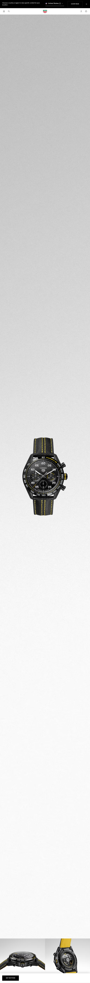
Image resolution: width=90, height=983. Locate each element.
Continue (77, 4)
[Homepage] (45, 11)
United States (53, 3)
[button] (81, 11)
